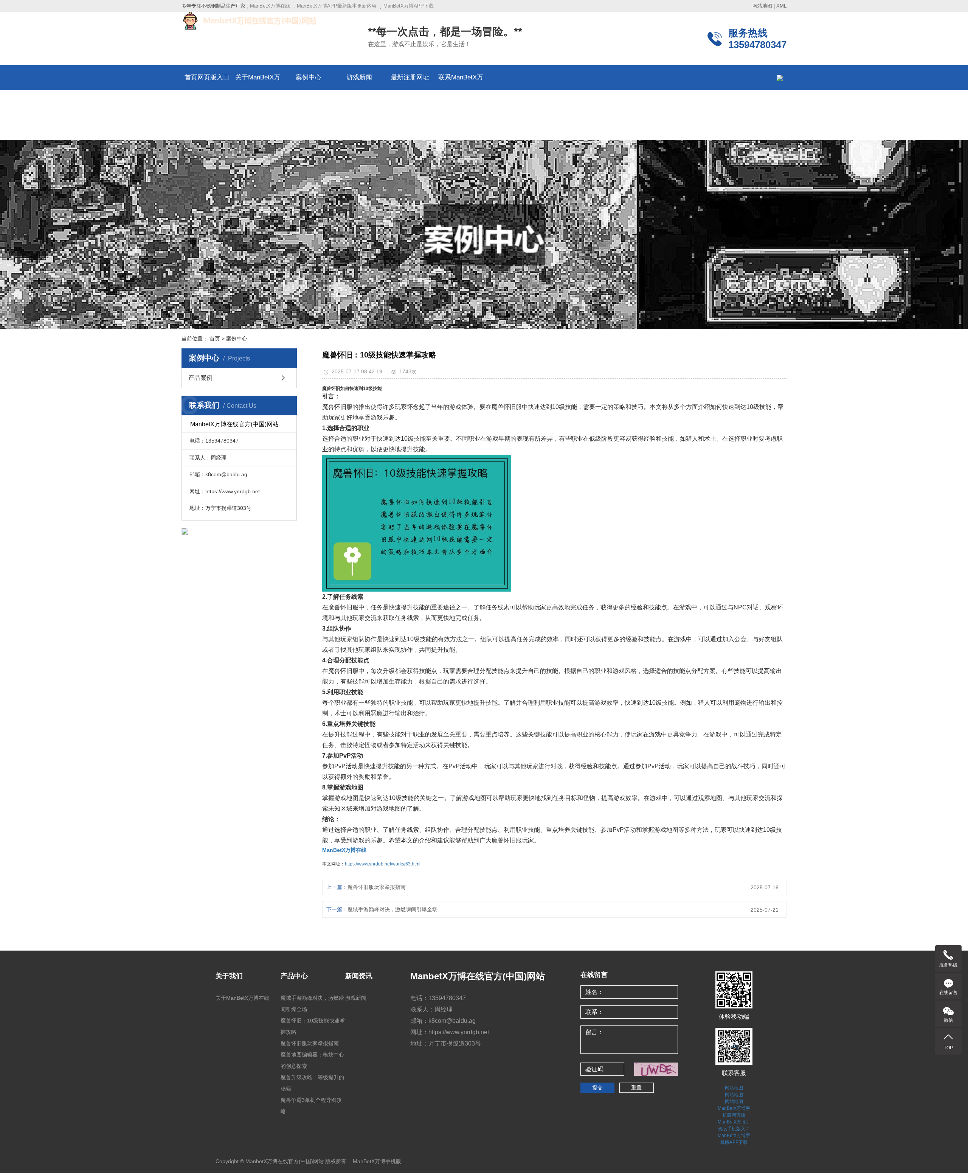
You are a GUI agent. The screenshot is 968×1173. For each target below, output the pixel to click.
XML (781, 6)
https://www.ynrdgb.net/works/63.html (382, 864)
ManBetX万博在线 (270, 6)
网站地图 (762, 6)
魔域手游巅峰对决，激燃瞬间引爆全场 (392, 909)
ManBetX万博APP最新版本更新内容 (337, 6)
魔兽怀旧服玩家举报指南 (376, 887)
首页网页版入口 (207, 77)
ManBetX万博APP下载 (408, 6)
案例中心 (308, 77)
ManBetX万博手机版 (377, 1161)
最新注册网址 (410, 77)
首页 (214, 339)
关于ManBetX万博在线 (242, 998)
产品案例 (200, 377)
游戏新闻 (359, 77)
